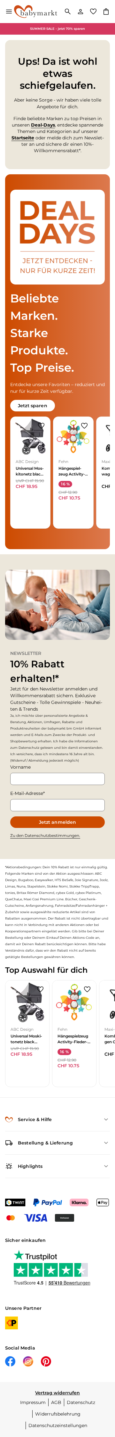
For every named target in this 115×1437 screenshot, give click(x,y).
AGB (56, 1402)
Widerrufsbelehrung (57, 1414)
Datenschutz (81, 1402)
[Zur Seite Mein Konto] (80, 11)
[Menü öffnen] (9, 11)
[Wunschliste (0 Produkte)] (93, 11)
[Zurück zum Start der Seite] (103, 1392)
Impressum (33, 1402)
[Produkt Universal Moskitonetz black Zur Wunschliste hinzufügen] (41, 425)
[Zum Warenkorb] (106, 11)
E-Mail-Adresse (26, 793)
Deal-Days (43, 125)
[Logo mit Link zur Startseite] (35, 11)
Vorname (20, 767)
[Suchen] (68, 11)
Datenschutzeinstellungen (57, 1425)
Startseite (23, 138)
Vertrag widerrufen (57, 1393)
